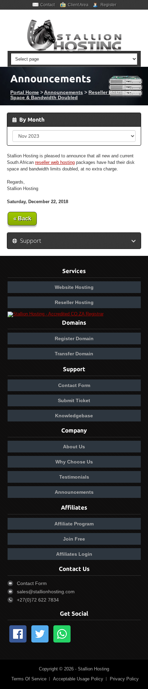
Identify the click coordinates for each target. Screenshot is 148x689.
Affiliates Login (74, 554)
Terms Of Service (28, 678)
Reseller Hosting (74, 302)
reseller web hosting (55, 162)
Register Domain (74, 338)
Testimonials (74, 477)
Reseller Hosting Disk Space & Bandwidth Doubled (74, 95)
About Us (74, 446)
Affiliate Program (74, 523)
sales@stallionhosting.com (46, 591)
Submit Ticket (74, 400)
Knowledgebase (74, 415)
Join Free (74, 539)
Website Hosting (74, 287)
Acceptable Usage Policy (78, 678)
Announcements (63, 92)
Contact (47, 4)
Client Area (78, 4)
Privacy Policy (124, 678)
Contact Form (74, 385)
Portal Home (24, 92)
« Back (22, 218)
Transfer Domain (74, 353)
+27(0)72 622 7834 (38, 600)
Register (108, 4)
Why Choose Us (74, 461)
